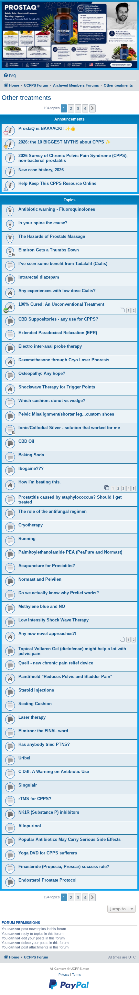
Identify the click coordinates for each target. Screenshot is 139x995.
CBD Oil (26, 441)
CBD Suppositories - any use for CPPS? (58, 319)
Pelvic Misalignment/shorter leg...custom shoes (66, 414)
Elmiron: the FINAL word (43, 730)
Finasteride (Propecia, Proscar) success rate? (63, 866)
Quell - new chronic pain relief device (55, 663)
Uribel (24, 758)
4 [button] (85, 108)
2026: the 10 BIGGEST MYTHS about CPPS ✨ (64, 142)
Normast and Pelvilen (39, 579)
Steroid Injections (36, 690)
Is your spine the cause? (43, 222)
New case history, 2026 (41, 169)
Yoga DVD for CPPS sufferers (47, 853)
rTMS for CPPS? (34, 798)
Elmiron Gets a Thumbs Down (48, 250)
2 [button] (71, 108)
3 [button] (78, 108)
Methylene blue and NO (41, 606)
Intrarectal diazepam (38, 277)
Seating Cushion (35, 703)
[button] (92, 108)
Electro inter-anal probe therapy (50, 346)
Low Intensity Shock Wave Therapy (53, 620)
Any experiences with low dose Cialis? (57, 290)
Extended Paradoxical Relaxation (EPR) (57, 332)
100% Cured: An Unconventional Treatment (61, 304)
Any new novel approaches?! (47, 633)
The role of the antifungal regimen (52, 511)
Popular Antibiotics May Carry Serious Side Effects (69, 839)
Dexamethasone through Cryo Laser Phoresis (63, 359)
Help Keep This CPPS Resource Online (57, 183)
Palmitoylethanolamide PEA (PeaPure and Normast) (70, 552)
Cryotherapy (30, 525)
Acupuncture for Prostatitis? (46, 565)
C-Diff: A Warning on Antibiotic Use (53, 771)
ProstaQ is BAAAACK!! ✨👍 (46, 128)
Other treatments (26, 97)
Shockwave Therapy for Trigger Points (56, 387)
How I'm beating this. (39, 482)
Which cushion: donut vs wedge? (51, 400)
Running (27, 538)
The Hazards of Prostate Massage (51, 236)
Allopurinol (29, 825)
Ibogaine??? (31, 468)
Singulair (27, 785)
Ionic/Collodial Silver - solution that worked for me (69, 427)
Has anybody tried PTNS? (44, 744)
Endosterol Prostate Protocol (47, 880)
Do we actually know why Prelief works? (58, 592)
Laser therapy (32, 717)
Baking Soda (31, 454)
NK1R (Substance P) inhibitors (48, 812)
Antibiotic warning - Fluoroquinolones (56, 209)
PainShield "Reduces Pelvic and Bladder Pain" (65, 676)
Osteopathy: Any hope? (41, 373)
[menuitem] (9, 75)
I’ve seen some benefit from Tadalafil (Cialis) (62, 263)
